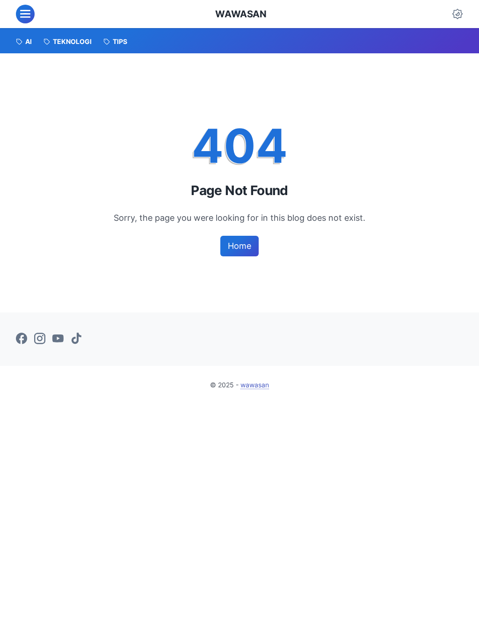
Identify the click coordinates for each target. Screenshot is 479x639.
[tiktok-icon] (76, 339)
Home (239, 246)
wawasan (240, 14)
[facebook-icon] (21, 339)
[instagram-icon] (39, 339)
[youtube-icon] (58, 339)
